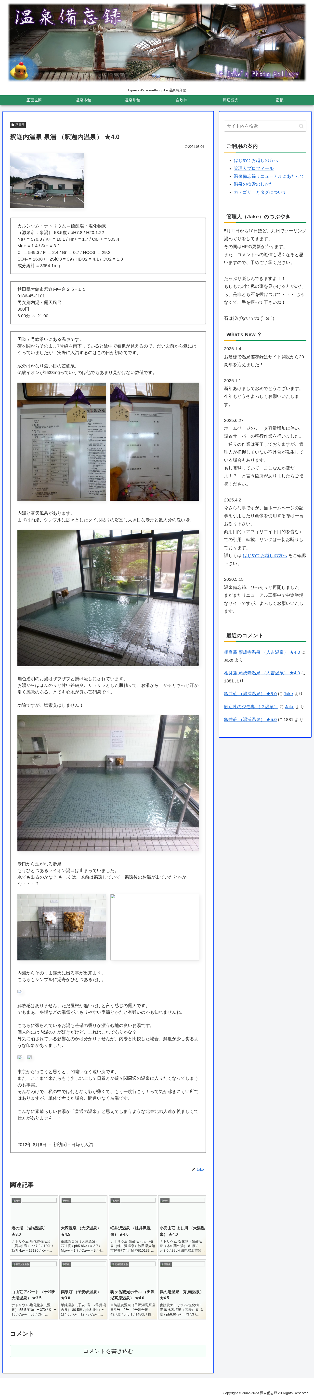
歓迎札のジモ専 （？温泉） (251, 706)
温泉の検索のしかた (254, 184)
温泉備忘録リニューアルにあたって (269, 176)
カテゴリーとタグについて (260, 192)
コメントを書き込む (108, 1351)
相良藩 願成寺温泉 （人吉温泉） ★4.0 (262, 652)
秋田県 (19, 124)
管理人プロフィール (254, 168)
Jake (288, 693)
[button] (301, 126)
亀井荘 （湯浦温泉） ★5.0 (250, 693)
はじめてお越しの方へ (256, 160)
